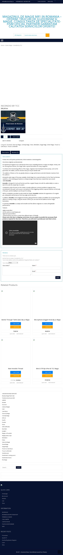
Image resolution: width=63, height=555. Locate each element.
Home (2, 45)
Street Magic (8, 45)
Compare (21, 140)
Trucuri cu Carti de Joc (7, 448)
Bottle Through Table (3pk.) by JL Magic (16, 320)
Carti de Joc (5, 411)
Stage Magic (43, 144)
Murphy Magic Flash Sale (8, 396)
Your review (6, 265)
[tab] (5, 152)
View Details (16, 326)
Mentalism (36, 144)
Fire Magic (4, 460)
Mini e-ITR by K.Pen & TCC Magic (47, 369)
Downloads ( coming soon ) (8, 455)
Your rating (5, 263)
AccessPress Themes (41, 552)
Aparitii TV (4, 538)
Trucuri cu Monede (13, 146)
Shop (3, 503)
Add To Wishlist (19, 333)
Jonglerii (4, 431)
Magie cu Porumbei (7, 433)
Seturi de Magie (6, 442)
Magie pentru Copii (6, 435)
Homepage (5, 493)
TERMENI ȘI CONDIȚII (7, 517)
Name (34, 265)
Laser (3, 542)
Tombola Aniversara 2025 (8, 398)
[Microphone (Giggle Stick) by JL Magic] (47, 304)
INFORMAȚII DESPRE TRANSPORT (10, 514)
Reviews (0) (15, 152)
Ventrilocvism (5, 453)
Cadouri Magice (6, 407)
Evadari (4, 422)
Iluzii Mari (4, 429)
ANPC (3, 526)
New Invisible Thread (15, 369)
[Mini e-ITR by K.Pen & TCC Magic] (47, 353)
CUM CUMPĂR (5, 519)
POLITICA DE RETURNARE (8, 524)
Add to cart (16, 136)
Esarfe (3, 420)
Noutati (4, 402)
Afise (3, 545)
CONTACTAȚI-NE (6, 521)
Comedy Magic (26, 144)
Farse (31, 144)
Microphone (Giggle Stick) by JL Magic (47, 320)
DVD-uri (4, 418)
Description (5, 152)
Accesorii (9, 144)
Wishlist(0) (50, 1)
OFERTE (4, 400)
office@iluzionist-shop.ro (8, 1)
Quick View (12, 333)
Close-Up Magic (17, 144)
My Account (5, 496)
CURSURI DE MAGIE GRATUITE (9, 393)
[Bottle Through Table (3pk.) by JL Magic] (15, 304)
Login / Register (42, 1)
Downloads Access (6, 457)
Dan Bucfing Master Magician (9, 540)
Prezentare (5, 535)
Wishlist (4, 498)
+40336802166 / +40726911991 (23, 1)
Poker (3, 440)
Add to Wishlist (6, 140)
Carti (3, 409)
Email (34, 271)
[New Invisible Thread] (15, 353)
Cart (3, 501)
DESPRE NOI (5, 512)
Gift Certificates (6, 426)
